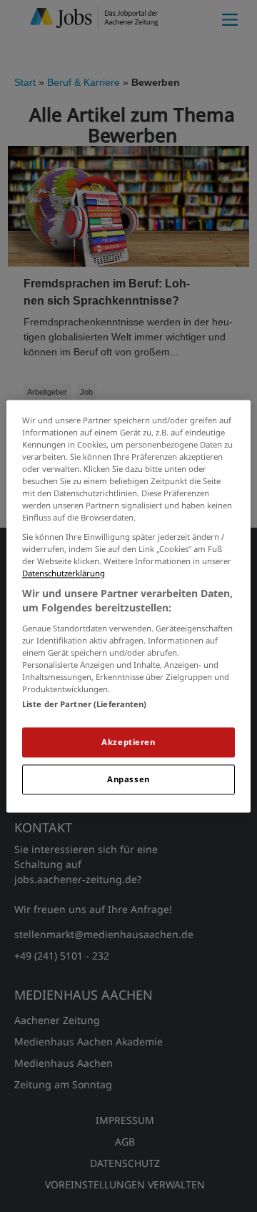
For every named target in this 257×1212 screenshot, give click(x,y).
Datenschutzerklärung (63, 573)
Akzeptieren (128, 741)
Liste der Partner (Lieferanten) (84, 704)
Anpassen (128, 779)
